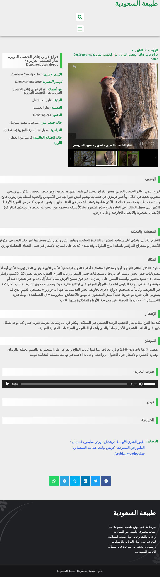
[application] (80, 384)
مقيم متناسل (18, 122)
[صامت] (141, 384)
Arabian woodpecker (130, 453)
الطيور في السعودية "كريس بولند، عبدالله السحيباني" (108, 447)
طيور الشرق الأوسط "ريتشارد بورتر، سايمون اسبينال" (107, 442)
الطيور (139, 50)
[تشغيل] (7, 384)
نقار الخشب (41, 107)
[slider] (150, 383)
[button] (80, 17)
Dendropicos (42, 115)
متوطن (34, 122)
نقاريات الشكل (42, 100)
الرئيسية (153, 50)
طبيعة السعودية (134, 512)
